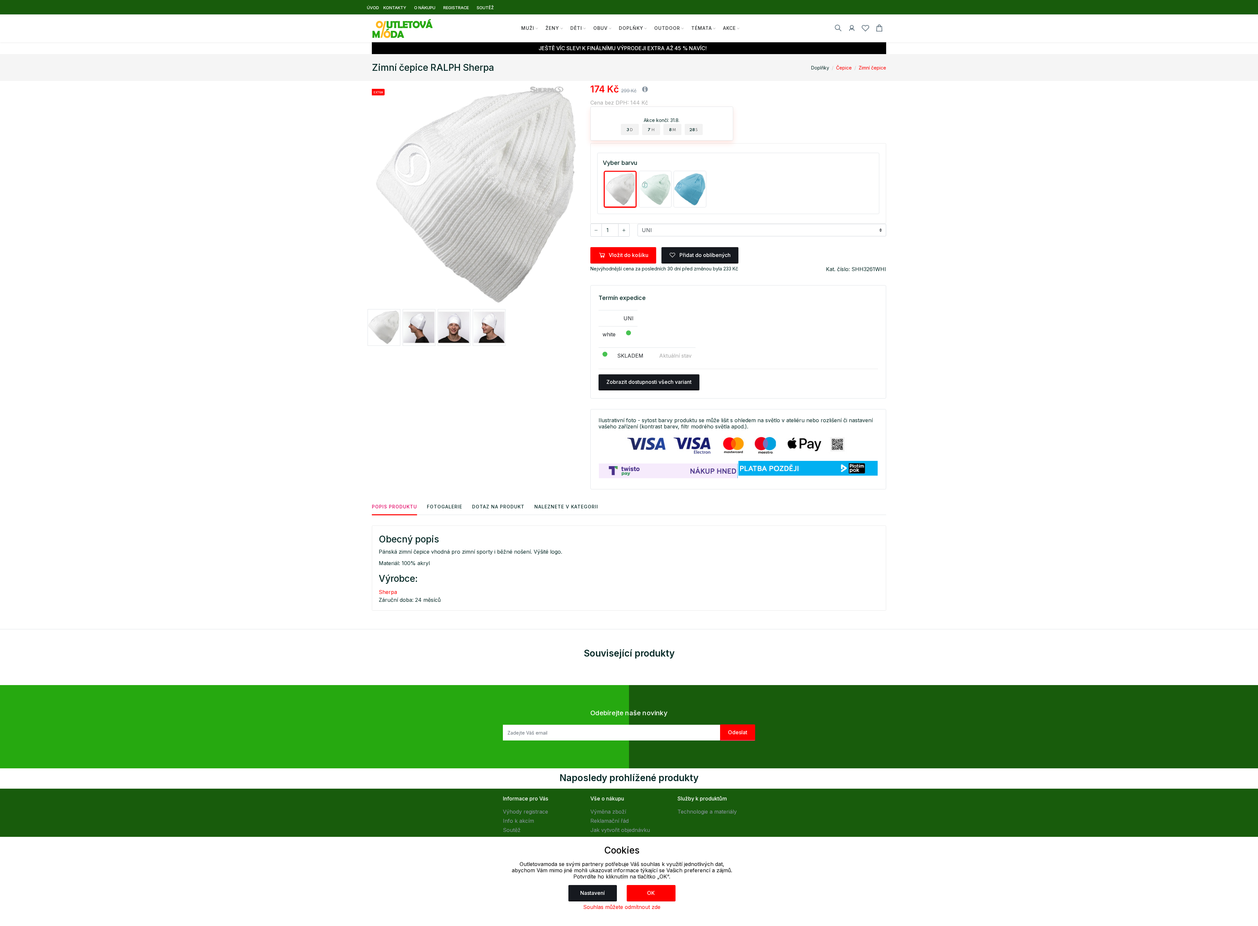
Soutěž (512, 830)
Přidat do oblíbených (704, 255)
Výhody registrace (525, 811)
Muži (527, 28)
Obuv (600, 28)
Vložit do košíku (628, 255)
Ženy (552, 28)
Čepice (844, 67)
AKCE (729, 28)
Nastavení (592, 893)
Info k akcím (518, 821)
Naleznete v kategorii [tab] (566, 506)
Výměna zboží (608, 811)
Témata (701, 28)
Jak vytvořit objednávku (620, 830)
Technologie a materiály (707, 811)
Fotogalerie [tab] (444, 506)
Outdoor (667, 28)
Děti (576, 28)
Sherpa (388, 592)
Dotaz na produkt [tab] (498, 506)
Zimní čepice (872, 67)
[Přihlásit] (852, 29)
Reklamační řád (609, 821)
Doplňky (631, 28)
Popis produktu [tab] (394, 506)
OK (651, 893)
